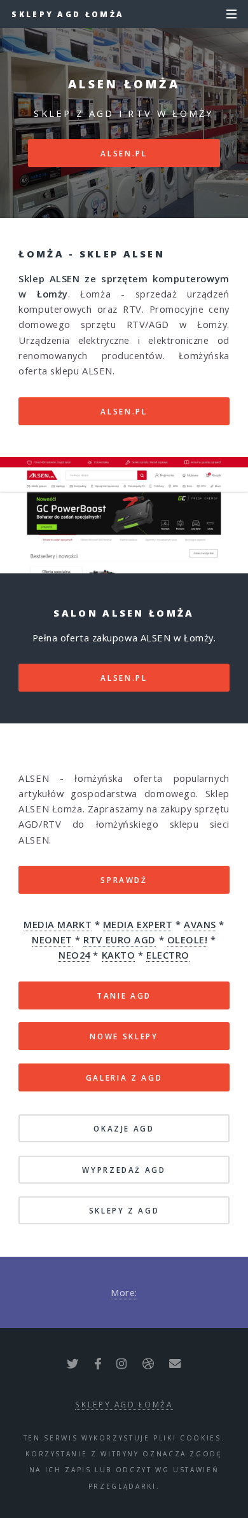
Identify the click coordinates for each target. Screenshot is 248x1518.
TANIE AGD (124, 995)
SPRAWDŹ (123, 880)
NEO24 (74, 954)
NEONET (52, 939)
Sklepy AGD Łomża (67, 14)
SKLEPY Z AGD (124, 1210)
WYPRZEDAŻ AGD (123, 1170)
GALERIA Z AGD (124, 1077)
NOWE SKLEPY (124, 1036)
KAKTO (118, 954)
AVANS (200, 924)
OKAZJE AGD (123, 1128)
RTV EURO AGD (119, 939)
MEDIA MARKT (58, 924)
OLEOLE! (187, 939)
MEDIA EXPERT (138, 924)
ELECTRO (167, 954)
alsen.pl (123, 153)
